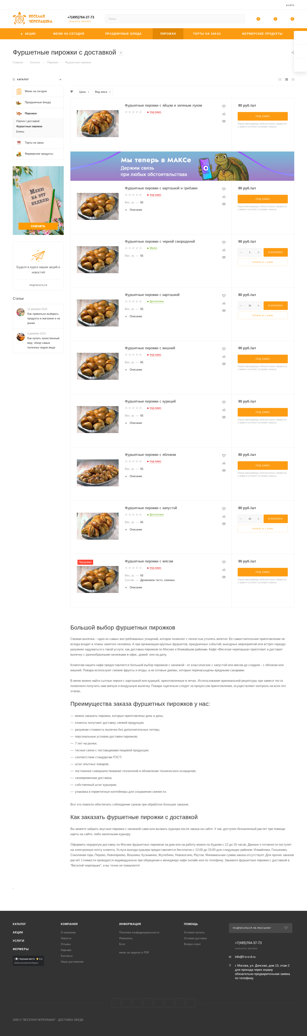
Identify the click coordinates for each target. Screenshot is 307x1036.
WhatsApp (180, 1003)
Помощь (191, 924)
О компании (68, 932)
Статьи (18, 298)
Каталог (19, 924)
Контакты (66, 955)
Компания (69, 924)
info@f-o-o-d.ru (245, 956)
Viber (169, 1003)
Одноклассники (148, 1003)
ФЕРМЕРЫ (21, 949)
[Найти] (240, 18)
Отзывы (66, 944)
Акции (18, 932)
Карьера (66, 950)
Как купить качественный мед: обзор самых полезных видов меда (43, 343)
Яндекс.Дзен (190, 1003)
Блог (122, 944)
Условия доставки (195, 938)
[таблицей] (293, 79)
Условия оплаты (194, 932)
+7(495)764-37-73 (80, 17)
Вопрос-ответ (192, 944)
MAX (158, 1003)
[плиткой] (280, 79)
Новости (66, 938)
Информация (130, 924)
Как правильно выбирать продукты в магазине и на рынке (43, 318)
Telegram (126, 1003)
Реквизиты (125, 938)
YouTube (137, 1003)
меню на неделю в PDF (134, 952)
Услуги (18, 940)
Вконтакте (116, 1003)
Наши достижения (72, 961)
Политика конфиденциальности (139, 932)
